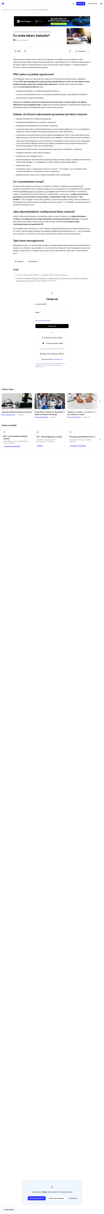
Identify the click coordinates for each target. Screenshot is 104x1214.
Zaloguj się (80, 3)
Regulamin (59, 365)
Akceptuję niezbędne (56, 1198)
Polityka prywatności (47, 365)
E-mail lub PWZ (41, 304)
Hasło (38, 312)
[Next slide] (100, 401)
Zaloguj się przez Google (53, 337)
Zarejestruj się (57, 359)
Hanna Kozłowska (22, 40)
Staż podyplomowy (45, 32)
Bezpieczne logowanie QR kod (53, 354)
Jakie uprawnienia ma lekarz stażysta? (17, 412)
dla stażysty (19, 261)
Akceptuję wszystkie (36, 1198)
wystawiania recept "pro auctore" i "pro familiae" (37, 192)
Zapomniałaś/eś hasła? (42, 320)
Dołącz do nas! (92, 3)
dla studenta (32, 261)
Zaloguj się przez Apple (54, 343)
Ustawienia (73, 1198)
